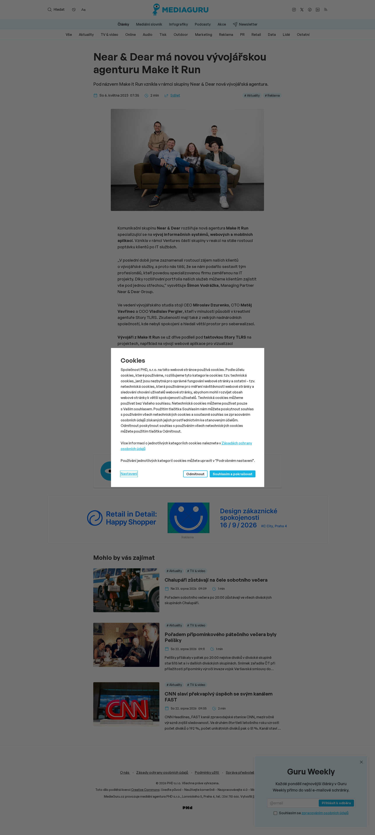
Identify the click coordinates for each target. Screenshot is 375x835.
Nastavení (129, 473)
